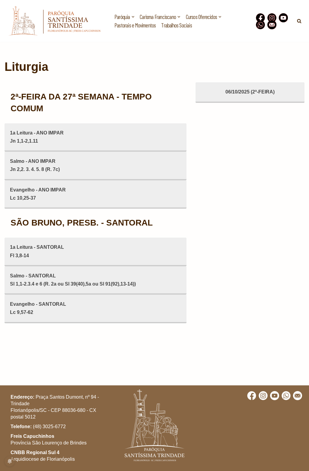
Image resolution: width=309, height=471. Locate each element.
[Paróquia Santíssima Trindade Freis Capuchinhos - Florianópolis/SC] (54, 20)
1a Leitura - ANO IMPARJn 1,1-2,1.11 (37, 137)
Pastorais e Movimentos (135, 25)
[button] (296, 8)
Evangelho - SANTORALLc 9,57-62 (38, 308)
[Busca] (299, 21)
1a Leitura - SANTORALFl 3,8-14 (37, 251)
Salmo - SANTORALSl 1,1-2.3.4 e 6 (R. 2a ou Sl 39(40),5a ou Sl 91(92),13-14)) (73, 279)
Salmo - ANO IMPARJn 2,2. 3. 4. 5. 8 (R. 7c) (35, 165)
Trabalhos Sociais (176, 25)
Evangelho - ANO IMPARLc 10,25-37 (38, 194)
